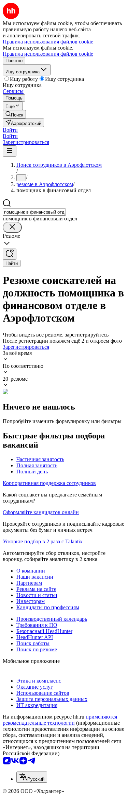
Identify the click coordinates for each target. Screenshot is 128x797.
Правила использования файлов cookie (48, 54)
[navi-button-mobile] (9, 151)
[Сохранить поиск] (9, 254)
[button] (10, 130)
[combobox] (34, 212)
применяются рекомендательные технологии (60, 720)
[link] (14, 114)
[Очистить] (12, 227)
